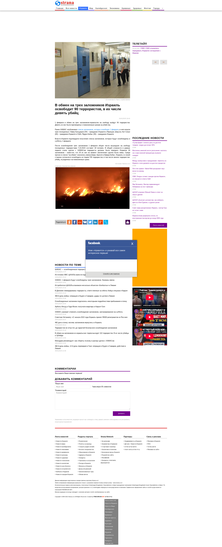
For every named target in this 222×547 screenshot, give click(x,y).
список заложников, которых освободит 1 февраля (98, 129)
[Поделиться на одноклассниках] (69, 222)
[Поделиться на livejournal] (105, 222)
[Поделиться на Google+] (100, 222)
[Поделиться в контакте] (85, 222)
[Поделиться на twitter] (90, 222)
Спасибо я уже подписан (111, 274)
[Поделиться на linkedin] (95, 222)
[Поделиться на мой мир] (79, 222)
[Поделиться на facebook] (74, 222)
